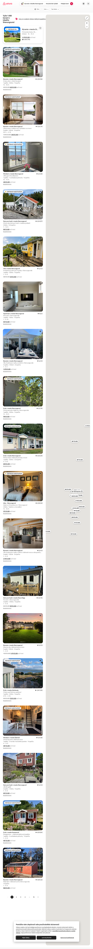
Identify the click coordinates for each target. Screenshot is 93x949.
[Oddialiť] (87, 27)
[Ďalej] (38, 897)
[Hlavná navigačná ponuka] (88, 3)
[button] (26, 37)
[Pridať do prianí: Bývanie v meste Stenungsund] (40, 49)
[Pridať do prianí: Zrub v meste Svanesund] (40, 802)
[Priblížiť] (87, 23)
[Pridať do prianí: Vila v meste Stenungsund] (40, 238)
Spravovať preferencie (67, 938)
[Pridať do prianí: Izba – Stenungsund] (40, 473)
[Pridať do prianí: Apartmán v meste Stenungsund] (40, 283)
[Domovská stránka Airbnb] (7, 3)
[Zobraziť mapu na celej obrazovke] (87, 18)
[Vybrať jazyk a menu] (83, 3)
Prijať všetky (26, 938)
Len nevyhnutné (46, 938)
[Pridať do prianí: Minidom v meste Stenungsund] (40, 144)
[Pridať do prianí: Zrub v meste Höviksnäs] (40, 660)
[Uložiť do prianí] (40, 28)
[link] (7, 897)
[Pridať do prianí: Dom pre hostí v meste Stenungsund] (40, 191)
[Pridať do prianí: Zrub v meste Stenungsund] (40, 378)
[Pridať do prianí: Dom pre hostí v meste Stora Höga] (40, 568)
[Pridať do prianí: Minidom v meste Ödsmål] (40, 707)
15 (33, 897)
